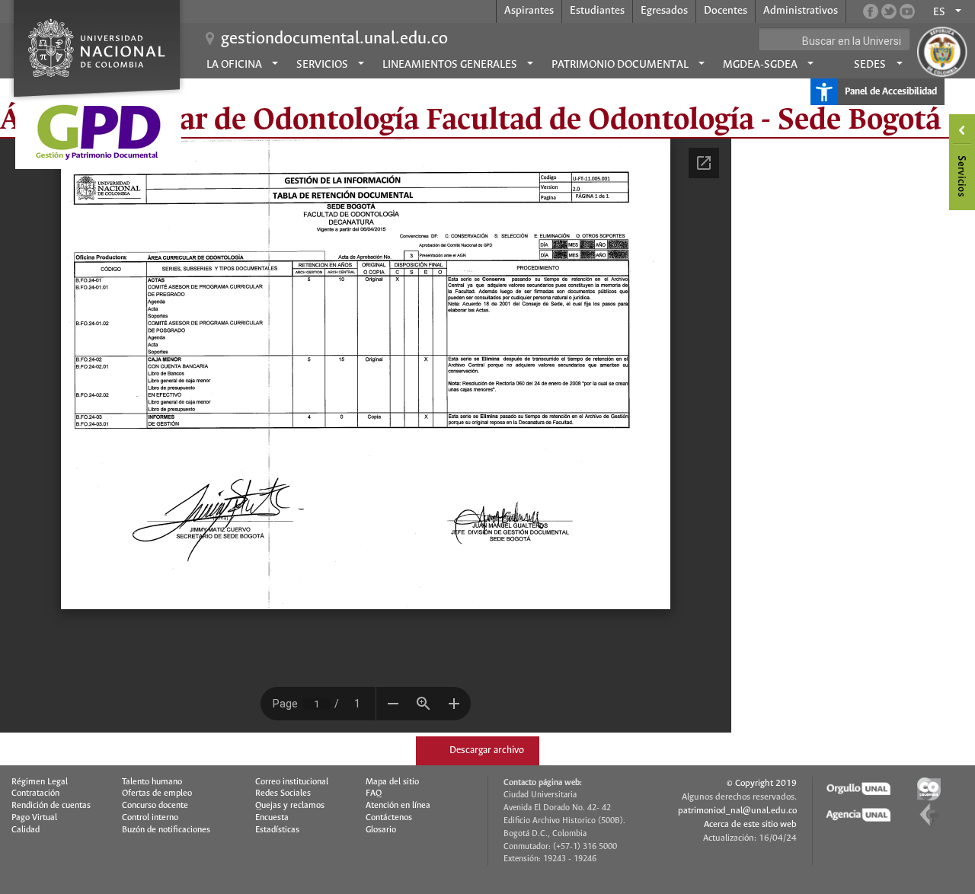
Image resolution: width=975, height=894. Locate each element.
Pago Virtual (34, 817)
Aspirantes (529, 11)
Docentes (725, 11)
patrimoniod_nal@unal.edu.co (737, 811)
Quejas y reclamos (289, 805)
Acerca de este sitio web (750, 824)
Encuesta (272, 817)
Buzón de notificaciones (166, 830)
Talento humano (152, 782)
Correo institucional (291, 782)
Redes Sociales (283, 793)
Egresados (664, 11)
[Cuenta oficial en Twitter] (889, 11)
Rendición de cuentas (51, 805)
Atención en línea (398, 805)
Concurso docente (155, 805)
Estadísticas (277, 830)
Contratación (35, 793)
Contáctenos (389, 817)
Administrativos (800, 11)
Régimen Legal (39, 782)
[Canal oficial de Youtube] (907, 11)
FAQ (374, 793)
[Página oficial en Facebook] (870, 11)
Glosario (381, 830)
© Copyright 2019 (762, 783)
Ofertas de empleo (157, 793)
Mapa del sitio (392, 782)
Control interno (150, 817)
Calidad (25, 830)
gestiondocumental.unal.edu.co (334, 39)
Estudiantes (597, 11)
